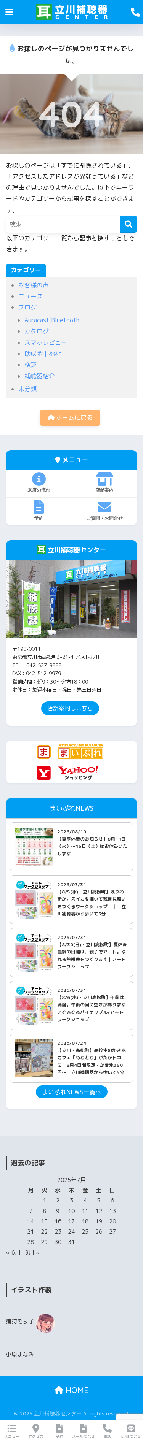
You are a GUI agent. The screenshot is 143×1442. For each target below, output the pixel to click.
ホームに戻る (74, 417)
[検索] (128, 224)
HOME (75, 1390)
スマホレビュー (45, 342)
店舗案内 (104, 490)
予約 (38, 518)
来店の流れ (38, 490)
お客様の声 (33, 285)
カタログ (36, 331)
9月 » (32, 1252)
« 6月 (13, 1252)
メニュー (11, 1436)
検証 (30, 364)
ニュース (30, 296)
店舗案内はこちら (70, 708)
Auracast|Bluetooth (51, 320)
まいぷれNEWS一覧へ (71, 1092)
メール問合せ (83, 1436)
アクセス (35, 1436)
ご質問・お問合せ (104, 518)
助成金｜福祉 (42, 353)
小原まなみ (20, 1354)
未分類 (27, 389)
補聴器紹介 (39, 376)
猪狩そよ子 (20, 1321)
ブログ (27, 307)
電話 (107, 1436)
